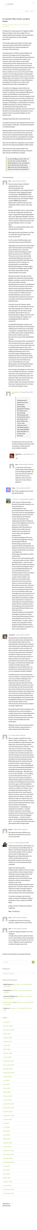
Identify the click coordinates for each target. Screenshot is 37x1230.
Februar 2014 (8, 1143)
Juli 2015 (6, 1080)
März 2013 (7, 1178)
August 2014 (8, 1119)
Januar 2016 (7, 1057)
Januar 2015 (7, 1100)
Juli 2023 (6, 1022)
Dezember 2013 (9, 1150)
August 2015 (8, 1076)
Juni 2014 (7, 1127)
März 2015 (7, 1092)
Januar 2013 (7, 1185)
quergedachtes (15, 392)
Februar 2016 (8, 1053)
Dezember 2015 (9, 1061)
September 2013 (9, 1162)
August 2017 (8, 1041)
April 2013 (7, 1174)
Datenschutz (7, 1205)
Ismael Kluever (15, 499)
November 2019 (9, 1030)
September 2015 (9, 1073)
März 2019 (7, 1034)
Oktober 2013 (8, 1158)
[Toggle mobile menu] (33, 3)
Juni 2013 (7, 1166)
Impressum (6, 1203)
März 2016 (7, 1049)
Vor (32, 11)
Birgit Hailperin (8, 1002)
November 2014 (9, 1108)
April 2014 (7, 1135)
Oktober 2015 (8, 1069)
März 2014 (7, 1139)
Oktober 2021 (8, 1026)
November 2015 (9, 1065)
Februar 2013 (8, 1182)
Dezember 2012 (9, 1189)
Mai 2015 (7, 1084)
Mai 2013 (7, 1170)
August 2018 (8, 1038)
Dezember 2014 (9, 1104)
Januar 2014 (7, 1146)
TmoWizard (11, 842)
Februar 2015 (8, 1096)
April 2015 (7, 1088)
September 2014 (9, 1115)
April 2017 (7, 1045)
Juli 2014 (6, 1123)
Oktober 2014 (8, 1111)
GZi (9, 735)
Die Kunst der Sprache (8, 24)
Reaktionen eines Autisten (20, 24)
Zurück (27, 11)
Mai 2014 (7, 1131)
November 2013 (9, 1154)
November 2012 (9, 1193)
